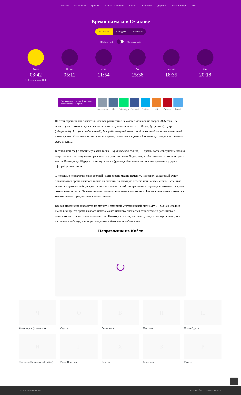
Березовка (148, 362)
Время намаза (34, 5)
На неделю (121, 31)
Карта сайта (196, 390)
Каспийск (147, 5)
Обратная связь (213, 390)
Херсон (106, 362)
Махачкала (80, 5)
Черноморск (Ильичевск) (32, 328)
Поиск (221, 6)
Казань (133, 5)
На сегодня (104, 31)
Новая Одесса (191, 328)
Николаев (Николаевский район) (36, 362)
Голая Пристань (68, 362)
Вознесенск (108, 328)
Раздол (187, 362)
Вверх (234, 381)
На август (137, 31)
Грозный (95, 5)
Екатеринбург (178, 5)
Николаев (148, 328)
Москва (65, 5)
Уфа (193, 5)
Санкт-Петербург (114, 5)
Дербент (161, 5)
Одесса (64, 328)
